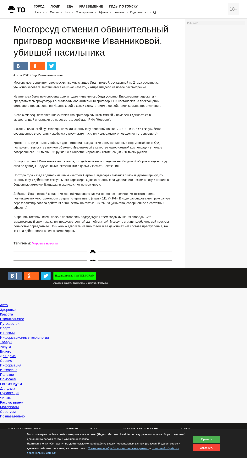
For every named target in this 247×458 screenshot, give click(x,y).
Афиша (103, 12)
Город (39, 6)
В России (7, 333)
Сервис (6, 361)
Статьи (54, 12)
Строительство (12, 319)
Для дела (7, 388)
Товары (6, 342)
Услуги (5, 347)
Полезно (7, 375)
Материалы (9, 407)
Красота (6, 314)
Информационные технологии (24, 337)
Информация (10, 365)
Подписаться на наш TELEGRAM (74, 275)
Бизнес (5, 351)
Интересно (8, 370)
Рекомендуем (11, 384)
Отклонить (206, 447)
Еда (70, 6)
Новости (39, 12)
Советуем (8, 412)
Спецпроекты (84, 12)
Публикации (9, 393)
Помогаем (8, 379)
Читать (5, 398)
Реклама (119, 12)
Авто (4, 305)
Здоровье (8, 310)
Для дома (8, 356)
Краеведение (91, 6)
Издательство (138, 12)
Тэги (67, 12)
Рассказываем (11, 402)
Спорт (5, 328)
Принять (206, 439)
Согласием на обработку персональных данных (118, 448)
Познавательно (12, 416)
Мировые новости (45, 243)
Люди (55, 6)
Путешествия (10, 324)
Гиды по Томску (123, 6)
